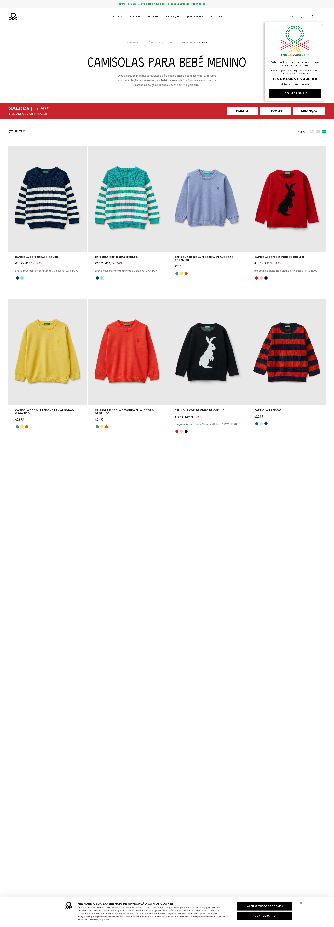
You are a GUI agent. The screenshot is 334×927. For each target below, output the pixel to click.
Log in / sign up (295, 93)
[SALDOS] (167, 111)
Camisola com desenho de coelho (279, 256)
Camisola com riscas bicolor (36, 256)
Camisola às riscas (267, 410)
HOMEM (153, 16)
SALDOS (117, 16)
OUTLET (216, 16)
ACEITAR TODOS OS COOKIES (265, 906)
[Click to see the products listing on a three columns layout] (324, 131)
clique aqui (105, 919)
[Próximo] (218, 4)
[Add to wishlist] (14, 151)
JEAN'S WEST (195, 16)
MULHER (135, 16)
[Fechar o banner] (301, 903)
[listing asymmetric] (312, 131)
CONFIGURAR (263, 915)
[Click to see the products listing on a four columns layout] (318, 131)
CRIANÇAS (172, 16)
